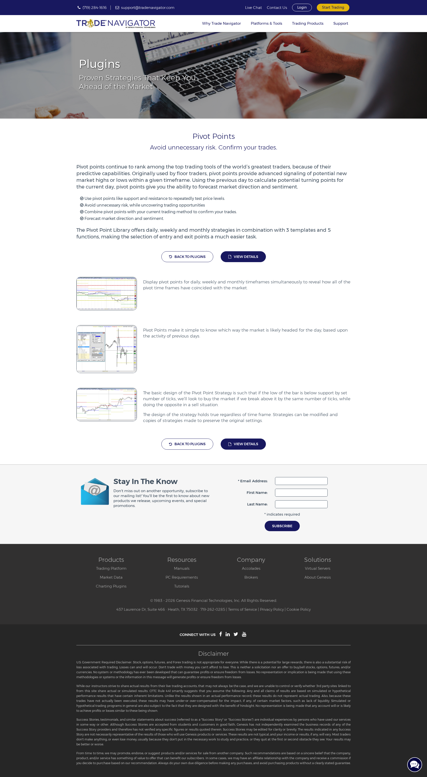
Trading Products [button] (307, 23)
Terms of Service (242, 609)
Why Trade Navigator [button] (221, 23)
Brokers (251, 577)
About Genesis (317, 577)
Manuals (182, 568)
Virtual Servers (317, 568)
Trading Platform (111, 568)
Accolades (251, 568)
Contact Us (277, 7)
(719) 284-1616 (95, 7)
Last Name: (257, 504)
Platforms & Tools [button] (266, 23)
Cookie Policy (299, 609)
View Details (246, 256)
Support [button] (340, 23)
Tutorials (181, 586)
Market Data (111, 577)
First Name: (257, 492)
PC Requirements (182, 577)
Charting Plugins (111, 586)
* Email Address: (253, 481)
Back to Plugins (190, 256)
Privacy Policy (272, 609)
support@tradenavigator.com (147, 7)
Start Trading (333, 7)
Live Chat (253, 7)
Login (302, 7)
